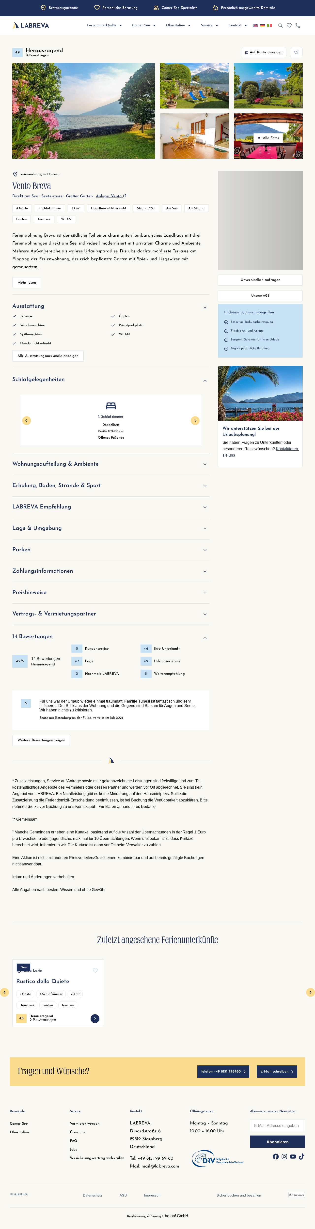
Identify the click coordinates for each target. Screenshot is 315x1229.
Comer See (19, 1124)
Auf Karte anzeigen (266, 52)
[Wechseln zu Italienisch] (269, 25)
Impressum (152, 1195)
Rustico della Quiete (42, 981)
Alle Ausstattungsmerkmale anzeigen (48, 356)
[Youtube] (293, 1156)
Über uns (77, 1132)
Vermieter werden (84, 1124)
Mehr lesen (26, 283)
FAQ (73, 1141)
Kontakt (235, 25)
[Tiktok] (301, 1156)
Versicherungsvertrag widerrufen (97, 1158)
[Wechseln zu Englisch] (255, 25)
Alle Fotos (271, 138)
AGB (123, 1195)
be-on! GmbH (176, 1216)
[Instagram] (284, 1156)
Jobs (73, 1150)
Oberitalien (19, 1132)
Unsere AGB (260, 295)
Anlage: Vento (109, 196)
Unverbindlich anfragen (260, 280)
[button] (4, 992)
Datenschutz (92, 1195)
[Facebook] (275, 1156)
